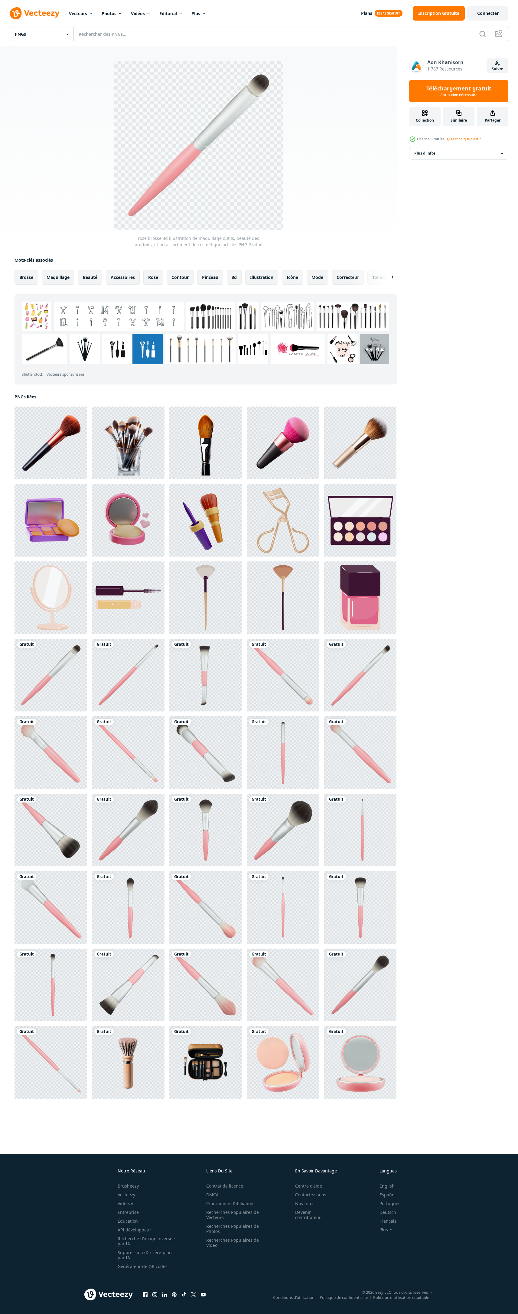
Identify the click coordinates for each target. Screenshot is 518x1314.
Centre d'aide (308, 1186)
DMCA (212, 1195)
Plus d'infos (424, 153)
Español (388, 1195)
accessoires (123, 277)
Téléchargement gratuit (458, 91)
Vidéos (138, 13)
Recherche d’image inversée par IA (146, 1241)
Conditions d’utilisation (293, 1297)
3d (234, 277)
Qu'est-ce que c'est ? (464, 139)
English (387, 1186)
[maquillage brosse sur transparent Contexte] (128, 1062)
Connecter (488, 13)
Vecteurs (78, 13)
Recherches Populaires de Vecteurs (232, 1214)
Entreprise (128, 1212)
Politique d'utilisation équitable (401, 1297)
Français (388, 1221)
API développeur (134, 1230)
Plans (366, 13)
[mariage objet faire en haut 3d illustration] (128, 520)
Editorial (168, 13)
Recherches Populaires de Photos (232, 1228)
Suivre (497, 68)
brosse (26, 277)
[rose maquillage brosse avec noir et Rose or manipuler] (283, 443)
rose (153, 277)
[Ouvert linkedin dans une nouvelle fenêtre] (164, 1294)
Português (390, 1203)
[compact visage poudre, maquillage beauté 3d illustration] (283, 1062)
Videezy (125, 1203)
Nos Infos (304, 1203)
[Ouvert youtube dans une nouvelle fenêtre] (203, 1294)
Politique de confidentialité (344, 1297)
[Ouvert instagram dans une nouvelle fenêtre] (154, 1294)
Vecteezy (126, 1195)
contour (180, 277)
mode (317, 277)
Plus (195, 13)
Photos (109, 13)
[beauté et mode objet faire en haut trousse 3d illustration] (51, 520)
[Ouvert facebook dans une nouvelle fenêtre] (145, 1294)
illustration (261, 277)
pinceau (210, 277)
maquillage (58, 277)
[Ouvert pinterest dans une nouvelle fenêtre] (174, 1294)
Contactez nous (310, 1195)
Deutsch (388, 1212)
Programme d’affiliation (229, 1203)
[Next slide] (387, 277)
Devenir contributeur (308, 1214)
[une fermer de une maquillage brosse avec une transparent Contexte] (205, 443)
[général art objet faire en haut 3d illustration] (205, 520)
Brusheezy (128, 1186)
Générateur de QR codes (143, 1266)
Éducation (128, 1221)
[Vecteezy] (34, 13)
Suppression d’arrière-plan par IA (145, 1255)
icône (292, 277)
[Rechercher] (482, 34)
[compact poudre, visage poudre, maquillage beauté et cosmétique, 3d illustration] (360, 1062)
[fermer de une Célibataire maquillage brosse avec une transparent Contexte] (51, 443)
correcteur (348, 277)
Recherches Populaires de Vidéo (232, 1242)
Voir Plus (375, 349)
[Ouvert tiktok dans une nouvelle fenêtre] (183, 1294)
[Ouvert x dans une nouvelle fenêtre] (193, 1294)
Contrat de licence (224, 1186)
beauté (90, 277)
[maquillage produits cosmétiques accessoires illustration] (283, 520)
